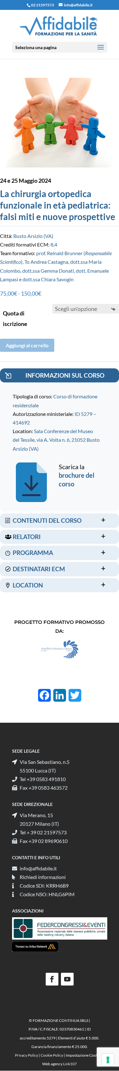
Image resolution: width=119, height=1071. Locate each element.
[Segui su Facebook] (52, 979)
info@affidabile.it (38, 868)
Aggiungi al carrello (27, 345)
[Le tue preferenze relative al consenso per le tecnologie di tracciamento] (108, 1060)
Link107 (70, 1063)
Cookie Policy (52, 1055)
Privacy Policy (26, 1055)
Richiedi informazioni (43, 877)
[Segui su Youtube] (67, 979)
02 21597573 (42, 5)
